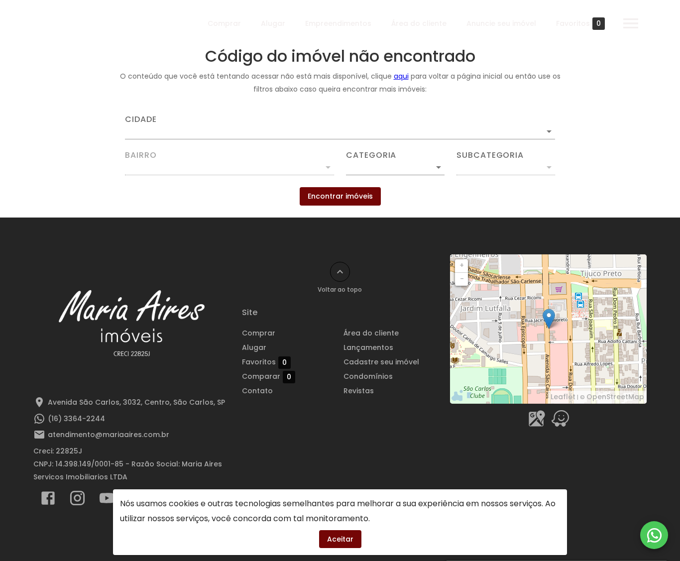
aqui (401, 76)
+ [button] (461, 265)
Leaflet (563, 397)
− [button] (462, 279)
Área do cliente (419, 23)
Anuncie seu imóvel (501, 23)
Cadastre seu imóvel (381, 362)
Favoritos (578, 23)
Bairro (141, 155)
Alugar (273, 23)
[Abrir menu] (631, 23)
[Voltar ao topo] (340, 272)
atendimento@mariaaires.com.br (108, 435)
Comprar (224, 23)
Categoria (371, 155)
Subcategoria (490, 155)
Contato (257, 391)
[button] (395, 167)
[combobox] (340, 127)
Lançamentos (368, 347)
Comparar (266, 376)
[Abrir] (549, 131)
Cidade (141, 119)
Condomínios (368, 376)
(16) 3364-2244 (76, 419)
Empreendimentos (338, 23)
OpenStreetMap (615, 397)
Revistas (358, 391)
